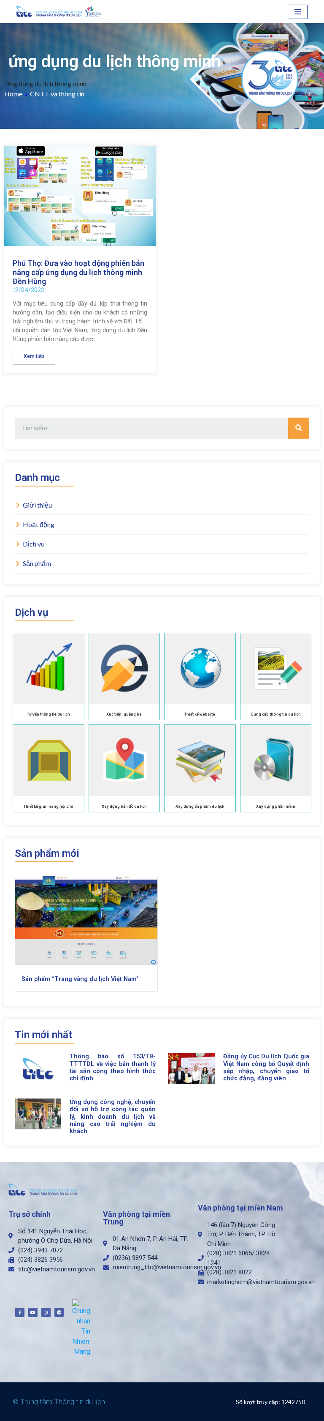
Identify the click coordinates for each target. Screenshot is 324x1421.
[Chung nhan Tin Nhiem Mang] (81, 1328)
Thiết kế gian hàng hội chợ (48, 806)
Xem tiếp (34, 356)
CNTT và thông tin (57, 94)
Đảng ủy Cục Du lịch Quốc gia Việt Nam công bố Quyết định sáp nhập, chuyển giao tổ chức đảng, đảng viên (266, 1067)
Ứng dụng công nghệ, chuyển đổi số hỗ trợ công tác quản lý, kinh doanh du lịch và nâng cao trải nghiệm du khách (113, 1117)
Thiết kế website (199, 714)
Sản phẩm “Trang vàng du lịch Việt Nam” (80, 979)
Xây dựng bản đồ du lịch (124, 806)
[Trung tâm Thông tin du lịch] (60, 11)
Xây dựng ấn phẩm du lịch (200, 806)
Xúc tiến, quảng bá (124, 714)
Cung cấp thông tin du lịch (276, 714)
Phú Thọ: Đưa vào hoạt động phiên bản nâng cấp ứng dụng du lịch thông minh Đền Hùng (78, 272)
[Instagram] (46, 1312)
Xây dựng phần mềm (275, 806)
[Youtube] (33, 1312)
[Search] (298, 428)
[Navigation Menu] (298, 12)
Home (13, 94)
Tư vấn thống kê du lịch (48, 714)
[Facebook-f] (19, 1312)
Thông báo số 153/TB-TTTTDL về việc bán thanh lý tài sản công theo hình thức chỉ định (113, 1067)
